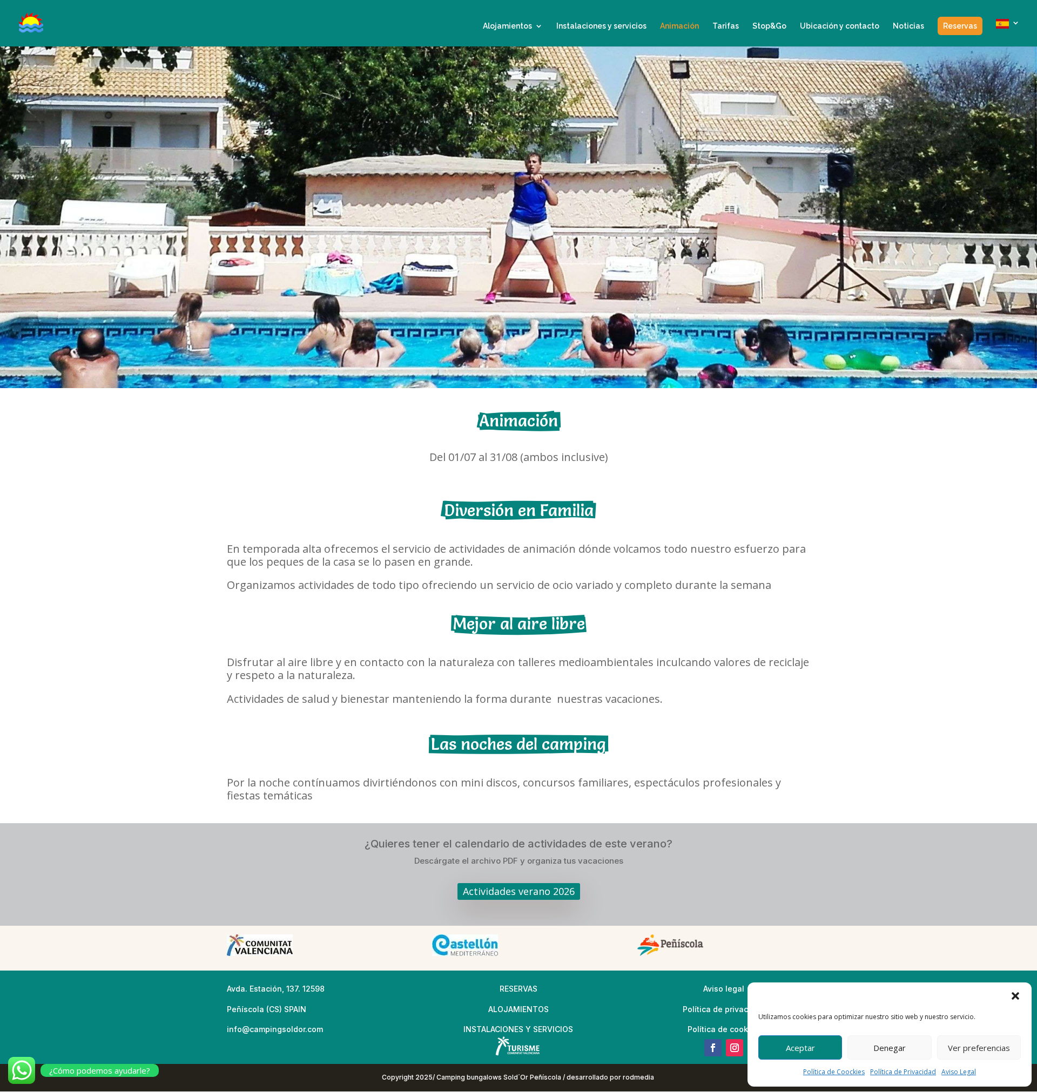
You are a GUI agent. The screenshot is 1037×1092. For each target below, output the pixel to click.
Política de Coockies (834, 1071)
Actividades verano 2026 (519, 891)
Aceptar (800, 1047)
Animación (679, 26)
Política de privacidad (724, 1009)
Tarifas (725, 26)
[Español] (1008, 32)
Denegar (889, 1047)
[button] (1015, 996)
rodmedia (639, 1077)
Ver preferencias (979, 1047)
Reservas (960, 26)
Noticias (908, 26)
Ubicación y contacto (839, 26)
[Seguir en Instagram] (734, 1047)
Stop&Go (769, 26)
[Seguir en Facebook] (713, 1047)
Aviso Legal (958, 1071)
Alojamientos (507, 26)
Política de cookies (723, 1029)
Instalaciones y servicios (601, 26)
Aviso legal (723, 988)
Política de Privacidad (903, 1071)
